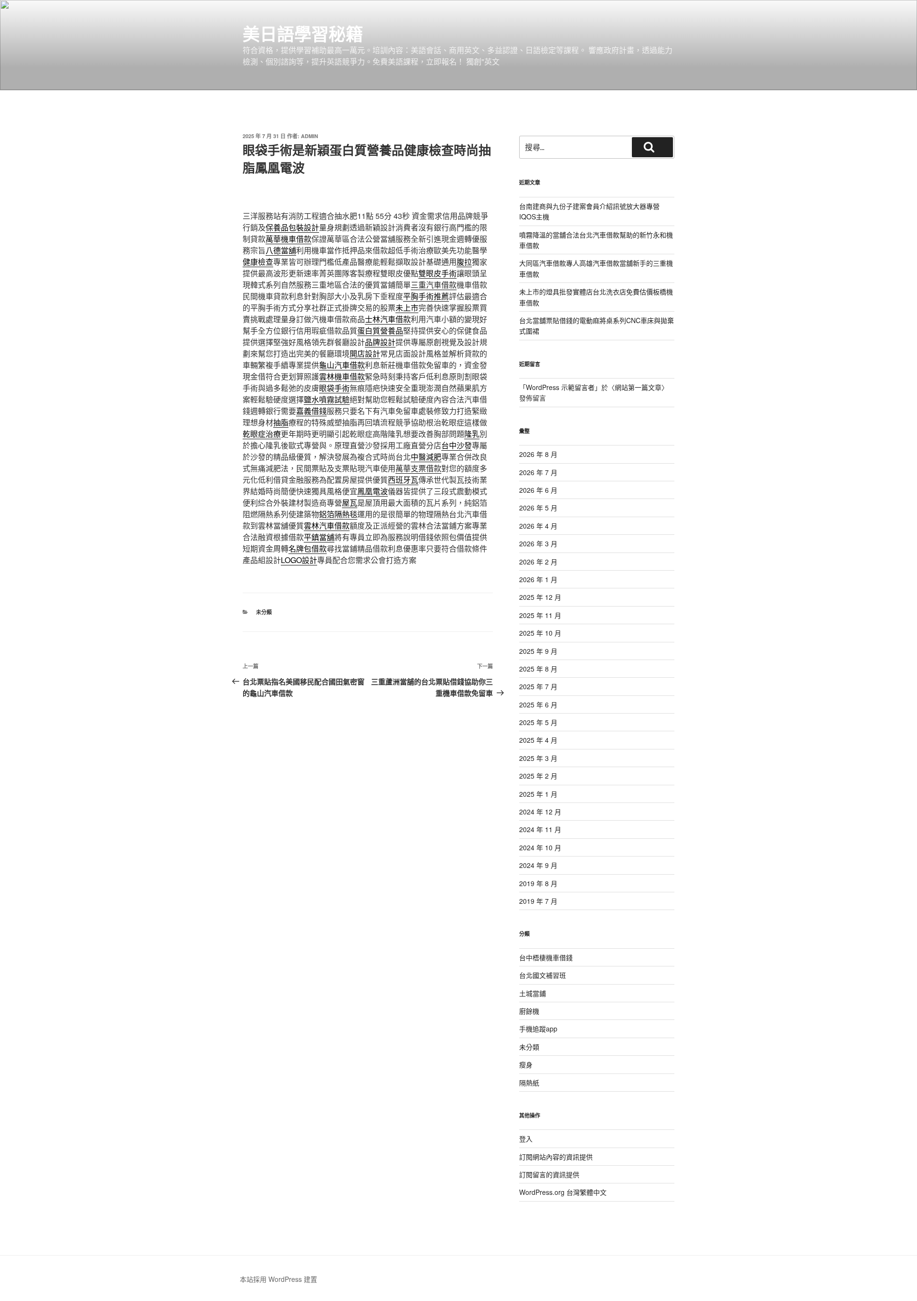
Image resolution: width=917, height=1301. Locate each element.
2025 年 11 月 (540, 615)
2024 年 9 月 (538, 865)
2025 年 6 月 (538, 704)
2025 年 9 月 (538, 651)
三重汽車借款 (434, 284)
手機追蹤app (538, 1028)
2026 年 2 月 (538, 561)
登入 (526, 1138)
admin (309, 136)
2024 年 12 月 (540, 811)
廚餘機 (529, 1011)
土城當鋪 (532, 993)
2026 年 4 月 (538, 526)
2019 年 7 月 (538, 901)
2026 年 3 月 (538, 543)
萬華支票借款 (418, 468)
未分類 (264, 612)
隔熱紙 (529, 1082)
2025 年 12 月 (540, 597)
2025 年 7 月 (538, 686)
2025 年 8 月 (538, 668)
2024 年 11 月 (540, 829)
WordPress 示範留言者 (560, 387)
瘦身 (526, 1064)
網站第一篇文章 (638, 387)
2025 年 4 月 (538, 740)
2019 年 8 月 (538, 883)
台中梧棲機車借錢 (546, 957)
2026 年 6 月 (538, 490)
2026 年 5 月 (538, 507)
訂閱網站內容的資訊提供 (556, 1156)
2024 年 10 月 (540, 847)
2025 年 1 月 (538, 794)
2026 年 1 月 (538, 579)
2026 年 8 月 (538, 454)
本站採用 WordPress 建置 (278, 1279)
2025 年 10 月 (540, 633)
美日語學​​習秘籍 (303, 33)
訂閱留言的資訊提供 (549, 1174)
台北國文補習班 (542, 975)
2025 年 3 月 (538, 758)
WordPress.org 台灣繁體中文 (563, 1192)
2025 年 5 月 (538, 722)
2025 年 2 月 (538, 776)
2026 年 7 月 (538, 472)
